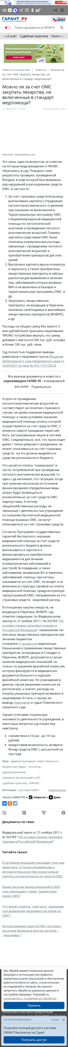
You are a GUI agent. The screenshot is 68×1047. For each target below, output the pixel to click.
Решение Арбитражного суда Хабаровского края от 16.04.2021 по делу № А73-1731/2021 (33, 361)
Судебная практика (34, 36)
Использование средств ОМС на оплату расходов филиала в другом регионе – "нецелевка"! (31, 930)
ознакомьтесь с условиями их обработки (30, 998)
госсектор (34, 766)
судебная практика (14, 783)
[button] (55, 10)
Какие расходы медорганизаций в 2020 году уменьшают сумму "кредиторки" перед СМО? (31, 891)
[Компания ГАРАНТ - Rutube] (38, 10)
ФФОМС (34, 783)
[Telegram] (15, 803)
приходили (22, 702)
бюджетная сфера (14, 766)
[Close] (64, 1020)
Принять (34, 1005)
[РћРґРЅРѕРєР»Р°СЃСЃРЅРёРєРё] (10, 803)
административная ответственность (34, 761)
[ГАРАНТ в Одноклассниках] (32, 10)
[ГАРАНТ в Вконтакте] (4, 10)
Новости (40, 797)
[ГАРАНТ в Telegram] (21, 10)
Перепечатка (57, 790)
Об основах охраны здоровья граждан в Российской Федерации (33, 625)
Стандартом (28, 644)
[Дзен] (10, 10)
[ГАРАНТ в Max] (15, 10)
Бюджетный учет (54, 108)
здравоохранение (14, 772)
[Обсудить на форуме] (44, 812)
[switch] (8, 27)
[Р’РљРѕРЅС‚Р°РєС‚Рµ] (4, 803)
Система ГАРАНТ (28, 790)
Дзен (57, 797)
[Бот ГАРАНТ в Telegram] (27, 10)
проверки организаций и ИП (21, 777)
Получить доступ (34, 1040)
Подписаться (41, 387)
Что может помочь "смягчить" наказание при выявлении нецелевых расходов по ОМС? (33, 911)
